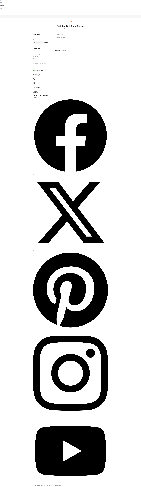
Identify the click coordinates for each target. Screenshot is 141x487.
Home (1, 2)
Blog (1, 6)
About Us (1, 8)
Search (34, 39)
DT (64, 485)
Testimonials (35, 91)
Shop (1, 3)
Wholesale (2, 5)
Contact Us (2, 10)
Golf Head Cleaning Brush (60, 50)
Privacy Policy (35, 92)
